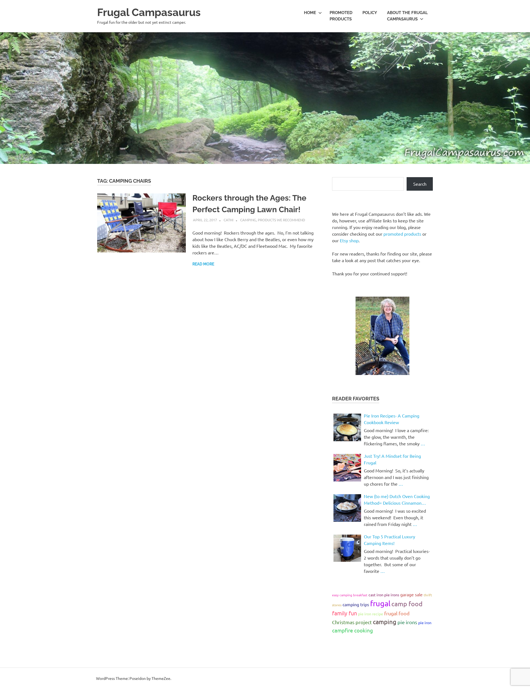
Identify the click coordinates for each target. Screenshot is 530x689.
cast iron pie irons (384, 594)
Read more (203, 264)
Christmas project (352, 622)
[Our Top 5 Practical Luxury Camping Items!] (347, 548)
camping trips (356, 604)
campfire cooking (352, 630)
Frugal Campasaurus (149, 12)
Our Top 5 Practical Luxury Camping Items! (389, 540)
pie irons (407, 622)
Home (310, 12)
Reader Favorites (355, 398)
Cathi (229, 219)
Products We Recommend (281, 219)
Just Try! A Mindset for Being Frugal (392, 459)
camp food (407, 604)
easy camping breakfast (349, 595)
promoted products (402, 233)
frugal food (397, 613)
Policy (369, 12)
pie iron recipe (370, 613)
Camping (248, 219)
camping (384, 621)
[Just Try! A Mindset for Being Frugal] (347, 467)
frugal (380, 603)
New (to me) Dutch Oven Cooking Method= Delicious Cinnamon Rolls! (397, 499)
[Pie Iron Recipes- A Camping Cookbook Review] (347, 427)
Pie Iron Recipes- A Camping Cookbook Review (391, 419)
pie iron (424, 622)
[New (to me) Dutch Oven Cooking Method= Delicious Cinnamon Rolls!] (347, 508)
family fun (344, 613)
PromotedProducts (341, 16)
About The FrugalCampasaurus (407, 16)
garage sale (411, 594)
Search (419, 184)
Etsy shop (349, 240)
